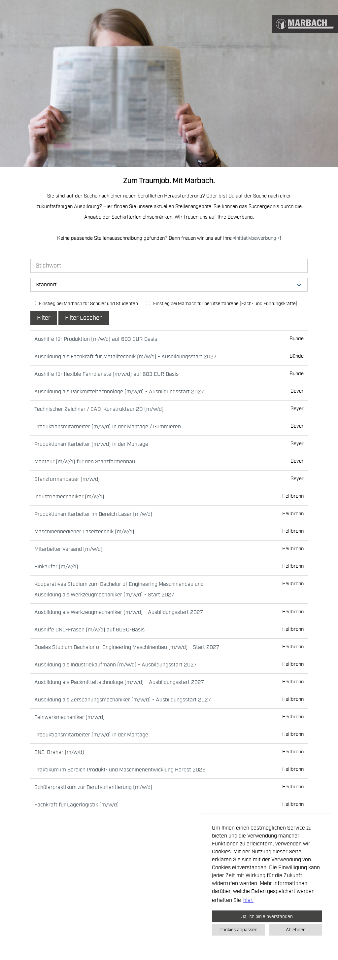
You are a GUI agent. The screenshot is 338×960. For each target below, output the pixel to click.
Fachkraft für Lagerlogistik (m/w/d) (76, 804)
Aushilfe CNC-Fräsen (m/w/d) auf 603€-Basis (89, 629)
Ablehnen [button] (296, 930)
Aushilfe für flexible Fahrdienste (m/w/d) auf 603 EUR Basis (106, 374)
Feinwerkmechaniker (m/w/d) (69, 717)
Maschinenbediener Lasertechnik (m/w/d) (84, 531)
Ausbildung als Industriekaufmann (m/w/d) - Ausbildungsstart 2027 (115, 664)
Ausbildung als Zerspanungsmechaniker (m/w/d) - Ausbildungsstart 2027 (122, 699)
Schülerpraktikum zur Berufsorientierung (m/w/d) (93, 787)
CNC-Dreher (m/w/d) (59, 752)
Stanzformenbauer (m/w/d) (67, 479)
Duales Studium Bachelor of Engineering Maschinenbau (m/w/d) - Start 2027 (126, 647)
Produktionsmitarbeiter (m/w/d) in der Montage (91, 444)
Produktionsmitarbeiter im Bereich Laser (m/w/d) (93, 514)
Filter (44, 318)
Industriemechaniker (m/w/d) (69, 496)
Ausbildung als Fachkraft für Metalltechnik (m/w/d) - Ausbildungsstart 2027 (125, 356)
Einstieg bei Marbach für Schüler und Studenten (88, 303)
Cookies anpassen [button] (238, 930)
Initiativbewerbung (256, 238)
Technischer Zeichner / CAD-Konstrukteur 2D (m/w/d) (99, 409)
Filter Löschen (84, 318)
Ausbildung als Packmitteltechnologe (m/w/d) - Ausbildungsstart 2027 (119, 391)
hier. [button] (248, 900)
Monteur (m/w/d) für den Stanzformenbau (84, 461)
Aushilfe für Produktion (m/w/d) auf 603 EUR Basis (95, 339)
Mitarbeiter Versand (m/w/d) (68, 549)
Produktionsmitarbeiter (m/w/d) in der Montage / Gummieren (107, 426)
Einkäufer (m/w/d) (56, 566)
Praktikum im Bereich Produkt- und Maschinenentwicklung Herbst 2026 (120, 769)
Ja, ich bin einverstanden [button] (267, 916)
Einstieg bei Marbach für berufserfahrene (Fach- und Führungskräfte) (224, 303)
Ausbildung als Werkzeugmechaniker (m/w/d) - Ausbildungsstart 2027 (118, 612)
